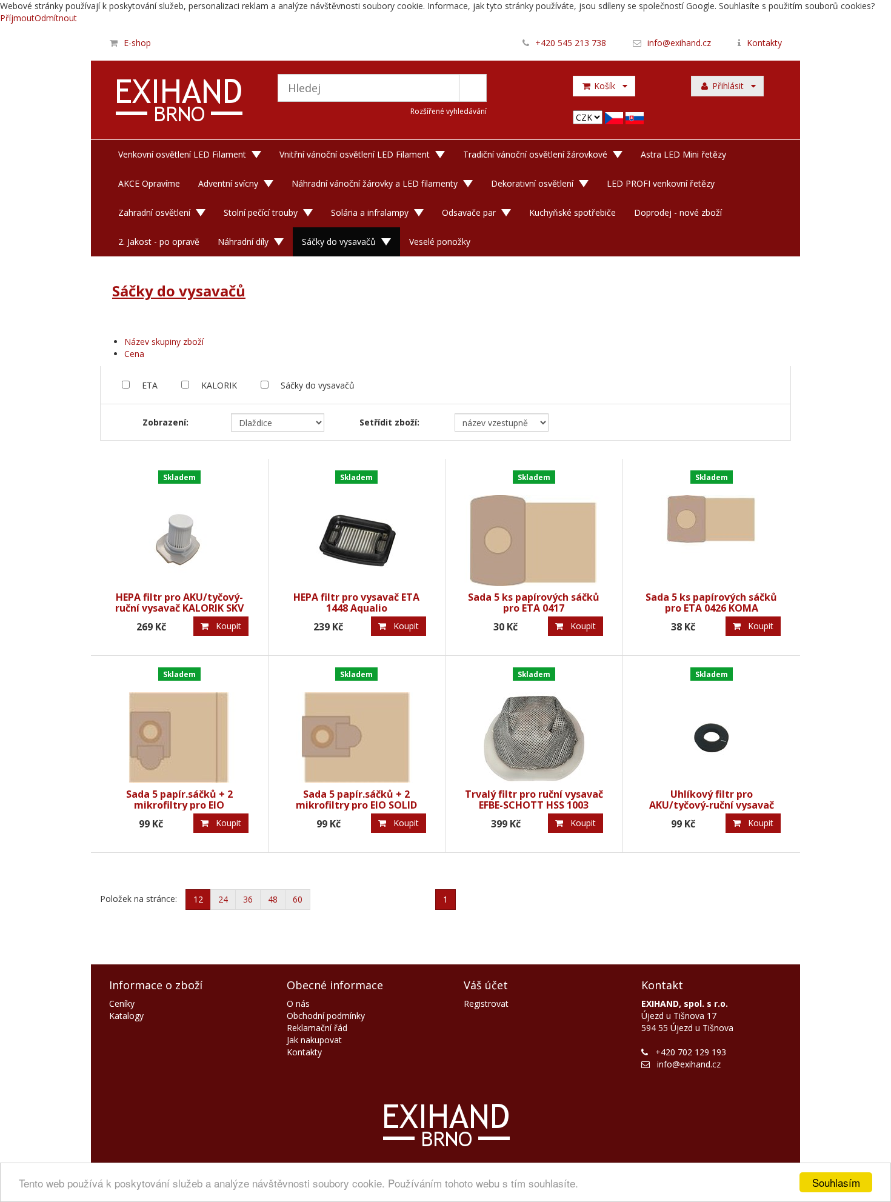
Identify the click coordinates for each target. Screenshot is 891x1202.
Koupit (225, 626)
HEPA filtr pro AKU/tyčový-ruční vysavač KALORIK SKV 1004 (179, 607)
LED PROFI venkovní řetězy (661, 183)
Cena (134, 353)
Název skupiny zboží (164, 341)
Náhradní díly (243, 241)
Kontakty (764, 42)
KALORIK (219, 385)
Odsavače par (469, 212)
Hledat (473, 88)
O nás (298, 1003)
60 (297, 899)
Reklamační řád (317, 1027)
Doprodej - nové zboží (678, 212)
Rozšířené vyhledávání (448, 111)
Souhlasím (836, 1182)
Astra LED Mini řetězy (683, 154)
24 (223, 899)
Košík (607, 86)
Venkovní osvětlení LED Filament (182, 154)
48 (273, 899)
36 (248, 899)
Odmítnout (56, 18)
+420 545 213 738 (570, 42)
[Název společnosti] (179, 102)
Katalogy (126, 1015)
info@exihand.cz (679, 42)
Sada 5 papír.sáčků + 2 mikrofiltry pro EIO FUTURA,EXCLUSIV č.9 (179, 804)
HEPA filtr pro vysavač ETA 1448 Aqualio (356, 602)
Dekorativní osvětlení (532, 183)
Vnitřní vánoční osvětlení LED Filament (354, 154)
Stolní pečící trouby (261, 212)
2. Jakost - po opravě (158, 241)
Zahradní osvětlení (154, 212)
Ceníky (122, 1003)
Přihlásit (730, 86)
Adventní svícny (228, 183)
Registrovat (486, 1003)
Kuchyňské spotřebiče (572, 212)
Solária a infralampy (370, 212)
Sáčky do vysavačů (339, 241)
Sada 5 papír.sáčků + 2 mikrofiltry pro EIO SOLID (356, 799)
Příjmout (17, 18)
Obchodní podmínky (326, 1015)
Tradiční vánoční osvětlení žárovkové (535, 154)
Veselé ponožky (439, 241)
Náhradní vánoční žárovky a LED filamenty (375, 183)
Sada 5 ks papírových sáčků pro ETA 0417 (533, 602)
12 (198, 899)
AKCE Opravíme (149, 183)
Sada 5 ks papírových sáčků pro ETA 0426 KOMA (711, 602)
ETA (150, 385)
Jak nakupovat (314, 1040)
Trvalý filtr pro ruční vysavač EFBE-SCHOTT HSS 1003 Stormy (534, 804)
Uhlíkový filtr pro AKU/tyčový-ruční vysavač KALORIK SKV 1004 (711, 804)
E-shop (137, 42)
